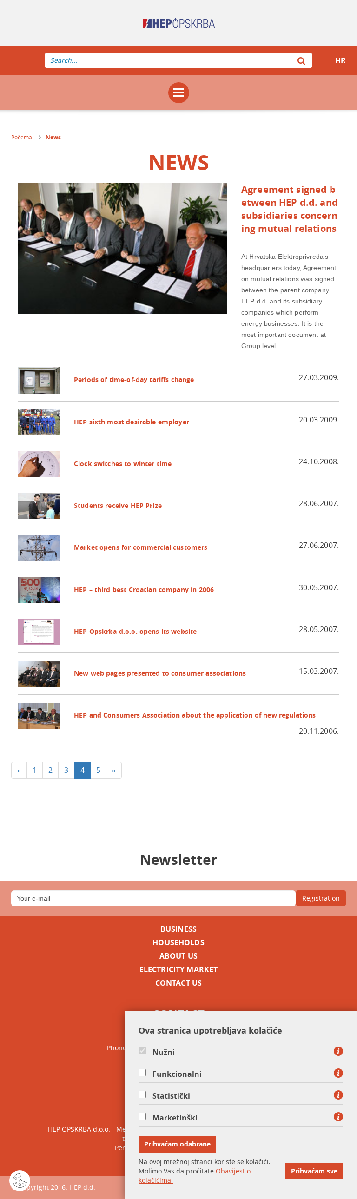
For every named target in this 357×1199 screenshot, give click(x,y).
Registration (321, 898)
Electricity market (178, 969)
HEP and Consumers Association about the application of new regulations (195, 715)
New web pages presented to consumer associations (160, 673)
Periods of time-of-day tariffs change (134, 379)
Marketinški (175, 1117)
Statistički (171, 1096)
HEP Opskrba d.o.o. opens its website (135, 631)
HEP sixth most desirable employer (131, 421)
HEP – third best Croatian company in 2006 (144, 589)
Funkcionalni (177, 1074)
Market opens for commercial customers (141, 547)
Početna (21, 137)
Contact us (178, 983)
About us (178, 956)
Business (178, 929)
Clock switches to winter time (123, 463)
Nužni (163, 1052)
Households (178, 942)
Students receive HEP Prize (118, 505)
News (53, 137)
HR (340, 60)
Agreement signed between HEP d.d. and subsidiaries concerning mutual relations (289, 209)
